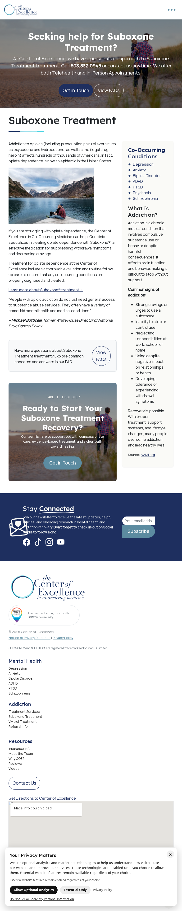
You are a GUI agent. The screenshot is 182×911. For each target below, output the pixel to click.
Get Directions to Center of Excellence (42, 798)
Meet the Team (21, 753)
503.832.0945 (86, 65)
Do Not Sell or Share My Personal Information (42, 899)
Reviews (15, 763)
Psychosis (142, 192)
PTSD (138, 187)
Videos (14, 768)
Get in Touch (76, 90)
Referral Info (18, 726)
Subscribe (138, 531)
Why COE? (16, 758)
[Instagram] (49, 542)
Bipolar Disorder (147, 175)
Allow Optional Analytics (34, 890)
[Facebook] (26, 542)
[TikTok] (38, 542)
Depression (143, 164)
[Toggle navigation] (171, 9)
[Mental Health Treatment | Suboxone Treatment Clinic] (21, 9)
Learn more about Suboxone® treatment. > (46, 289)
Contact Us (24, 783)
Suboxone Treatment (25, 716)
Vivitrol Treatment (23, 721)
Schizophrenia (145, 198)
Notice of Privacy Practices (29, 637)
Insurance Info (20, 748)
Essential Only (75, 890)
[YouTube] (60, 542)
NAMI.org (148, 454)
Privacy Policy (63, 637)
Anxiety (139, 170)
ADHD (138, 181)
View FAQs (109, 90)
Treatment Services (24, 711)
